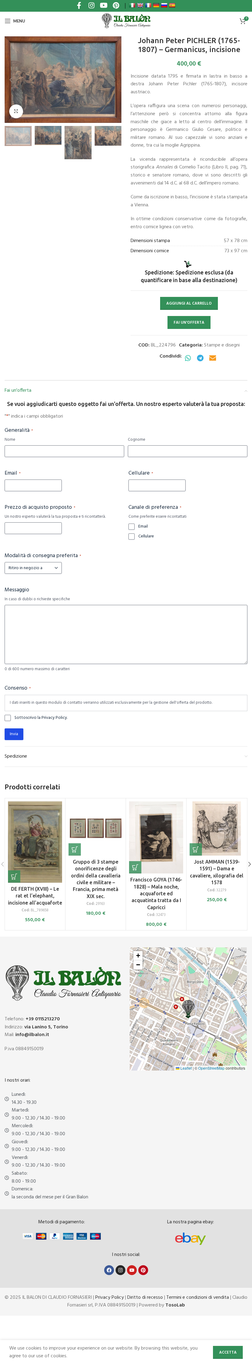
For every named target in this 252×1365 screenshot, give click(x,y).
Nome (10, 440)
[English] (140, 5)
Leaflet (185, 1068)
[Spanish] (172, 5)
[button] (11, 80)
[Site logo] (126, 21)
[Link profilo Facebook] (79, 6)
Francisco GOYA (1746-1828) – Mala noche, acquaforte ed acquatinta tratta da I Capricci (156, 893)
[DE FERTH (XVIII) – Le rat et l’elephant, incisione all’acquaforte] (35, 842)
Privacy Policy (109, 1298)
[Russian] (164, 5)
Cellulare (140, 473)
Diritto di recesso (145, 1298)
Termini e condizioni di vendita (197, 1298)
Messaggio (17, 590)
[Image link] (190, 1239)
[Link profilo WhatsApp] (188, 359)
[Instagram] (120, 1270)
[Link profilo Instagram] (91, 6)
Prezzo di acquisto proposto (40, 508)
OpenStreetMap (211, 1068)
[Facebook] (109, 1270)
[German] (156, 5)
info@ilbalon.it (32, 1035)
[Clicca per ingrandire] (16, 111)
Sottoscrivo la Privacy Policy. (41, 718)
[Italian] (132, 5)
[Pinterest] (143, 1270)
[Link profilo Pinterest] (116, 6)
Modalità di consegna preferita (43, 556)
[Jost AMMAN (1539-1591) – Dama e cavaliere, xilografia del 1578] (217, 828)
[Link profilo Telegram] (200, 359)
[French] (148, 5)
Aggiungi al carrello (189, 303)
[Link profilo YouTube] (103, 6)
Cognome (136, 440)
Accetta (228, 1352)
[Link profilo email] (213, 359)
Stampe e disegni (222, 345)
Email (13, 473)
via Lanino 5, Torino (46, 1027)
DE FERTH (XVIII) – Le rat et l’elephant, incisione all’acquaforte (35, 895)
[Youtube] (132, 1270)
